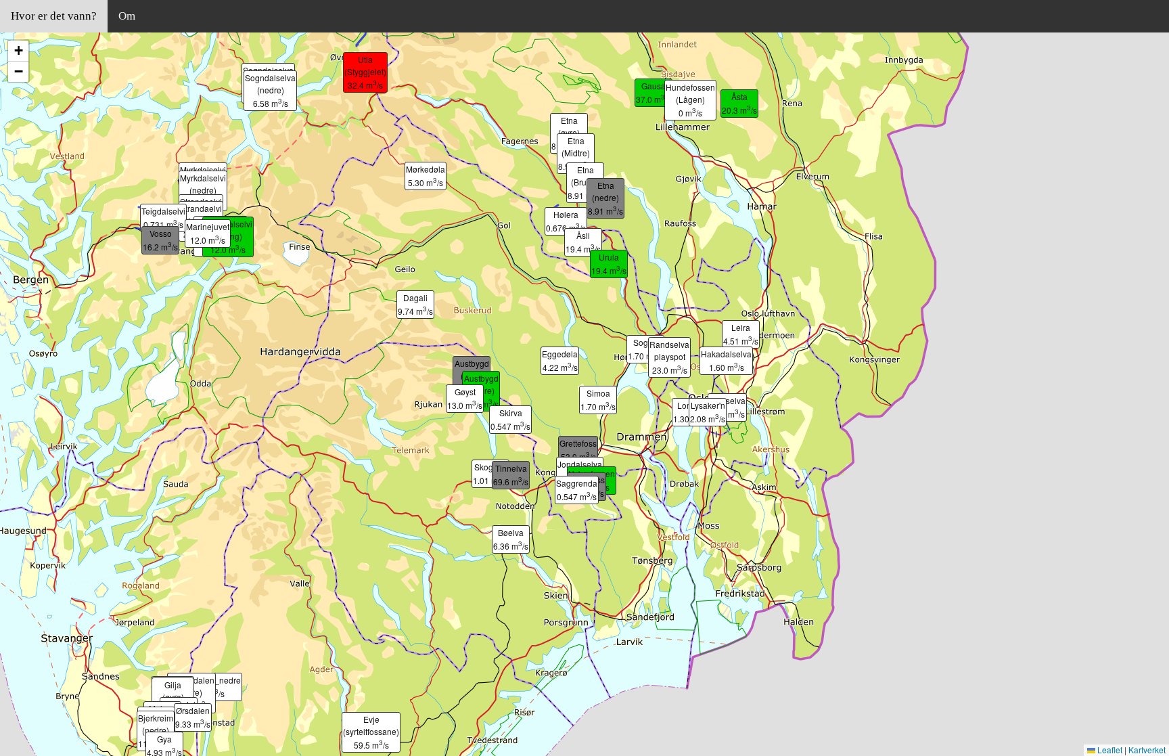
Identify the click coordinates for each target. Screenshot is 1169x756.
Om (126, 15)
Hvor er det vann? (54, 15)
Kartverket (1147, 749)
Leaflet (1108, 749)
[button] (712, 397)
